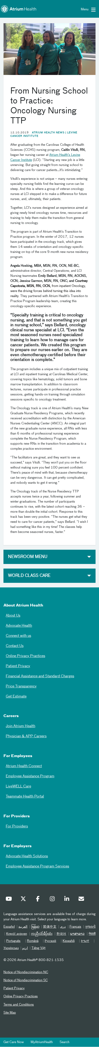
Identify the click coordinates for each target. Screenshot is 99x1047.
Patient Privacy (18, 666)
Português (13, 941)
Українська (11, 948)
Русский (50, 941)
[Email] (82, 899)
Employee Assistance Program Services (37, 866)
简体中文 (49, 926)
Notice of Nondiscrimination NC (25, 972)
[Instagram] (53, 899)
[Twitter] (24, 899)
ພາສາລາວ (77, 933)
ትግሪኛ (85, 941)
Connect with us (18, 636)
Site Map (9, 1012)
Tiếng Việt (38, 948)
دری (63, 926)
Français (75, 926)
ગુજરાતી (90, 926)
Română (32, 941)
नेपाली (92, 933)
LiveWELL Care (18, 786)
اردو (25, 948)
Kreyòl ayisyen (16, 933)
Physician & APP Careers (26, 736)
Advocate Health (19, 626)
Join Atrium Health (20, 726)
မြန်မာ (35, 926)
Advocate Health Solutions (27, 856)
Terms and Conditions (18, 1004)
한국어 (61, 933)
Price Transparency (21, 686)
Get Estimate (16, 696)
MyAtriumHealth (42, 1042)
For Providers (17, 826)
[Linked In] (68, 899)
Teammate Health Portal (25, 796)
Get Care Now (13, 1042)
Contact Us (14, 646)
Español (9, 926)
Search (64, 1042)
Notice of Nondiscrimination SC (25, 980)
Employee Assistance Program (30, 776)
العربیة (22, 926)
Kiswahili (69, 941)
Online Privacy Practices (25, 656)
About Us (13, 616)
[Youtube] (10, 899)
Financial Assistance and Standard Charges (40, 676)
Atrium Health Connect (24, 766)
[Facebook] (39, 899)
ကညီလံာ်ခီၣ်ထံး (41, 933)
